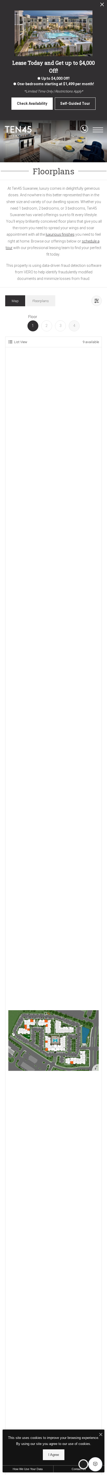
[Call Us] (84, 130)
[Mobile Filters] (96, 301)
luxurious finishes (60, 234)
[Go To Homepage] (18, 131)
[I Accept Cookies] (100, 1435)
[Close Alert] (102, 6)
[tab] (15, 300)
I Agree (53, 1455)
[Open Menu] (98, 130)
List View (20, 342)
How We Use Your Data (28, 1469)
